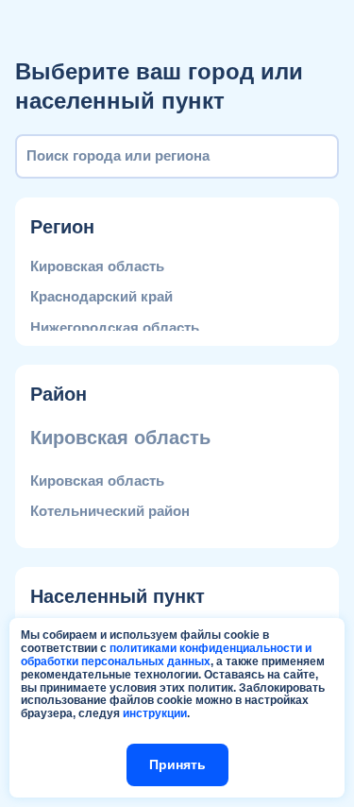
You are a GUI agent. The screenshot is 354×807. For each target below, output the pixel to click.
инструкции (155, 713)
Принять (177, 764)
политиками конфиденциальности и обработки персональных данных (166, 655)
